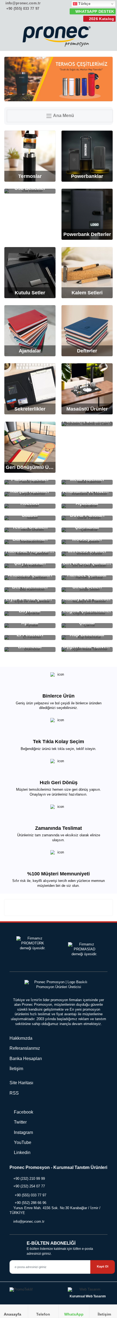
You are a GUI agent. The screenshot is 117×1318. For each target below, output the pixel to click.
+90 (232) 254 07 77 (29, 1186)
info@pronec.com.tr (22, 3)
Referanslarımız (25, 1048)
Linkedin (21, 1152)
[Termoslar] (58, 78)
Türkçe (83, 4)
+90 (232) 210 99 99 (29, 1179)
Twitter (20, 1122)
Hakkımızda (21, 1038)
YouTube (22, 1142)
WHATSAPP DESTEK (94, 11)
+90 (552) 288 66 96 (30, 1203)
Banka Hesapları (26, 1058)
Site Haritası (21, 1082)
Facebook (23, 1112)
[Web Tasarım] (87, 1290)
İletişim (16, 1068)
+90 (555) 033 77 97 (22, 9)
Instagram (23, 1132)
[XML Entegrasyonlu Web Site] (33, 1290)
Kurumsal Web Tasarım (88, 1296)
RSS (14, 1093)
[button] (106, 38)
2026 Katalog (101, 19)
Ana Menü (63, 115)
